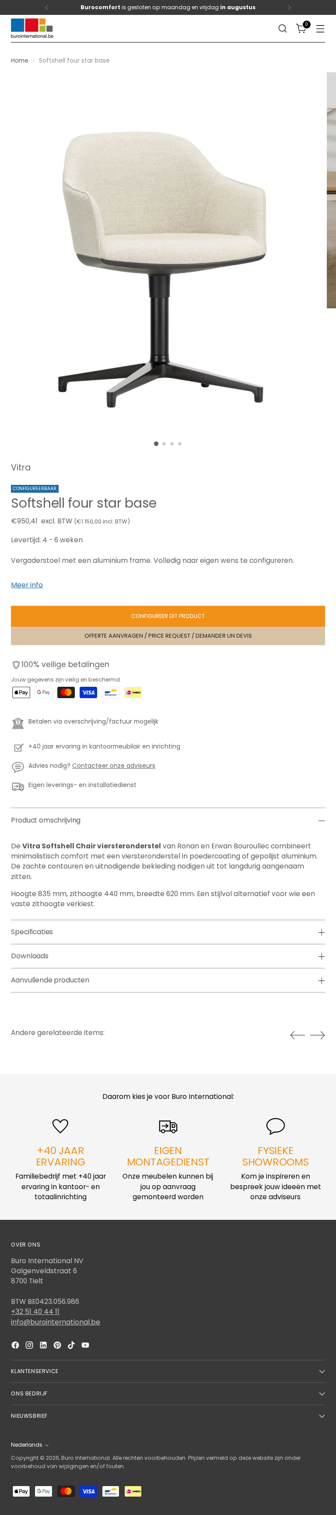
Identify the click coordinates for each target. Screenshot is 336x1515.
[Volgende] (289, 7)
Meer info (27, 585)
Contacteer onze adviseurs (113, 766)
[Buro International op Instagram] (30, 1346)
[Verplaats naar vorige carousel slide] (297, 1035)
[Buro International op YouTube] (86, 1346)
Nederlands (26, 1444)
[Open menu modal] (320, 29)
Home (19, 61)
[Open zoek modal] (283, 29)
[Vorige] (46, 7)
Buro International (85, 1458)
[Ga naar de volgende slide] (317, 1035)
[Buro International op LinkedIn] (44, 1346)
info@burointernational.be (55, 1322)
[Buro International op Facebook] (16, 1346)
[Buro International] (33, 28)
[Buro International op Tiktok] (72, 1346)
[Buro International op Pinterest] (58, 1346)
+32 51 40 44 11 (35, 1311)
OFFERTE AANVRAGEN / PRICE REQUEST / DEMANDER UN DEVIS (168, 636)
